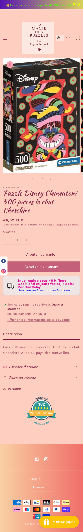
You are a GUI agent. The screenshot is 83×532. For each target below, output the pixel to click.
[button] (5, 37)
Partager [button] (14, 388)
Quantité (9, 232)
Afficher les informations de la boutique (38, 319)
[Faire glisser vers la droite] (50, 178)
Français (38, 487)
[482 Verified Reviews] (41, 427)
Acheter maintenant (41, 266)
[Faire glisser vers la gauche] (32, 178)
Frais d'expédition (31, 224)
